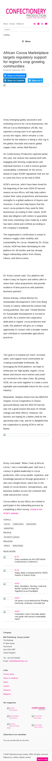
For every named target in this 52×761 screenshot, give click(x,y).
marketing (8, 528)
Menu (28, 41)
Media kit (20, 24)
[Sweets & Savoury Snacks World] (13, 728)
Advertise (7, 690)
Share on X (36, 80)
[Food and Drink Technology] (38, 718)
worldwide (18, 546)
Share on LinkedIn (15, 80)
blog (17, 557)
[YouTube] (46, 24)
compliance (18, 524)
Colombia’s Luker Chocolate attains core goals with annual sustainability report (30, 616)
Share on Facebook (16, 75)
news (17, 583)
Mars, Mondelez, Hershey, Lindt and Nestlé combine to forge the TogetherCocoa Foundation (30, 588)
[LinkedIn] (35, 24)
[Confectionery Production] (38, 710)
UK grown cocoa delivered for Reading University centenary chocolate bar (31, 601)
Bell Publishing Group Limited (16, 754)
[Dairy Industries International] (13, 718)
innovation (31, 524)
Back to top (42, 759)
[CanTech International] (13, 710)
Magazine (7, 694)
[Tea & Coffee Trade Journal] (38, 727)
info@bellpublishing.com (18, 661)
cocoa (7, 524)
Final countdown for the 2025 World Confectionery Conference (30, 560)
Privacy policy (8, 674)
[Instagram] (42, 24)
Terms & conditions (10, 678)
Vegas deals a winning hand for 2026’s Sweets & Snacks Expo (31, 574)
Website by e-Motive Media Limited (17, 757)
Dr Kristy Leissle (11, 537)
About (5, 24)
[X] (38, 24)
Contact (12, 24)
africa (7, 546)
